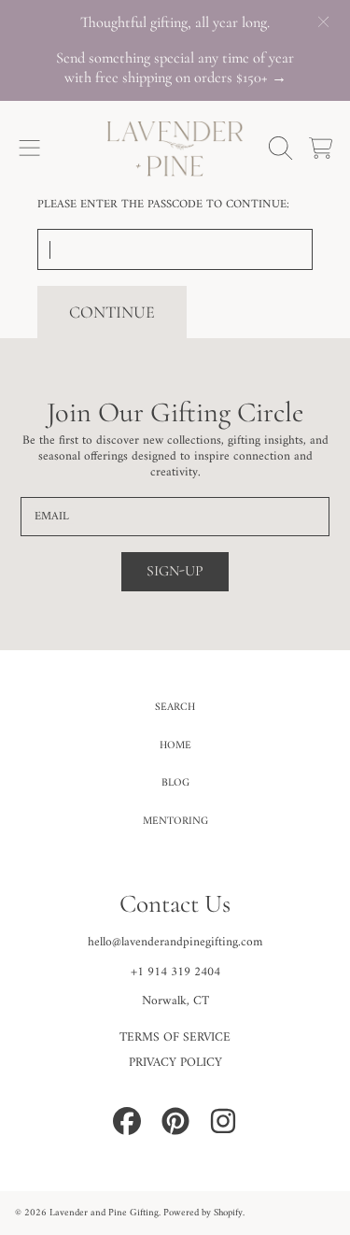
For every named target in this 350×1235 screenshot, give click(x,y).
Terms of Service (175, 1038)
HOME (175, 745)
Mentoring (175, 821)
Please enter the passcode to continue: (163, 204)
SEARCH (175, 707)
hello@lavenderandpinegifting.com (175, 942)
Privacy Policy (175, 1063)
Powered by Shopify (203, 1213)
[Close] (323, 21)
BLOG (175, 783)
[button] (30, 148)
